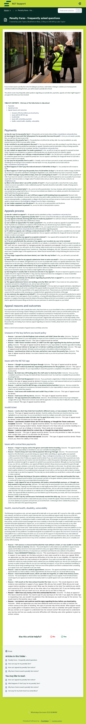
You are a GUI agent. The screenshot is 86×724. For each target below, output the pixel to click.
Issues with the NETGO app (20, 115)
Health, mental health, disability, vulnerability (25, 121)
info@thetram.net (10, 181)
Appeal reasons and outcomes (17, 110)
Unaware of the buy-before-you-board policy (25, 113)
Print (10, 651)
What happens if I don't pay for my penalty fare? (24, 683)
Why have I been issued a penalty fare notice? (23, 671)
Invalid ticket (15, 117)
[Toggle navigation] (79, 4)
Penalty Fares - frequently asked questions (22, 660)
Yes (65, 636)
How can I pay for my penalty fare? (19, 664)
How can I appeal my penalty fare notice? (21, 667)
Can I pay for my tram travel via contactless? (23, 691)
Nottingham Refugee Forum (31, 201)
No (54, 636)
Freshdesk (45, 721)
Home (6, 10)
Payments (11, 106)
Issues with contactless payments (22, 119)
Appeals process (13, 108)
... (13, 10)
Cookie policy (57, 721)
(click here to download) (70, 532)
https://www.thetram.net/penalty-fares (65, 134)
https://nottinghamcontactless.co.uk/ (54, 456)
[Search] (79, 10)
